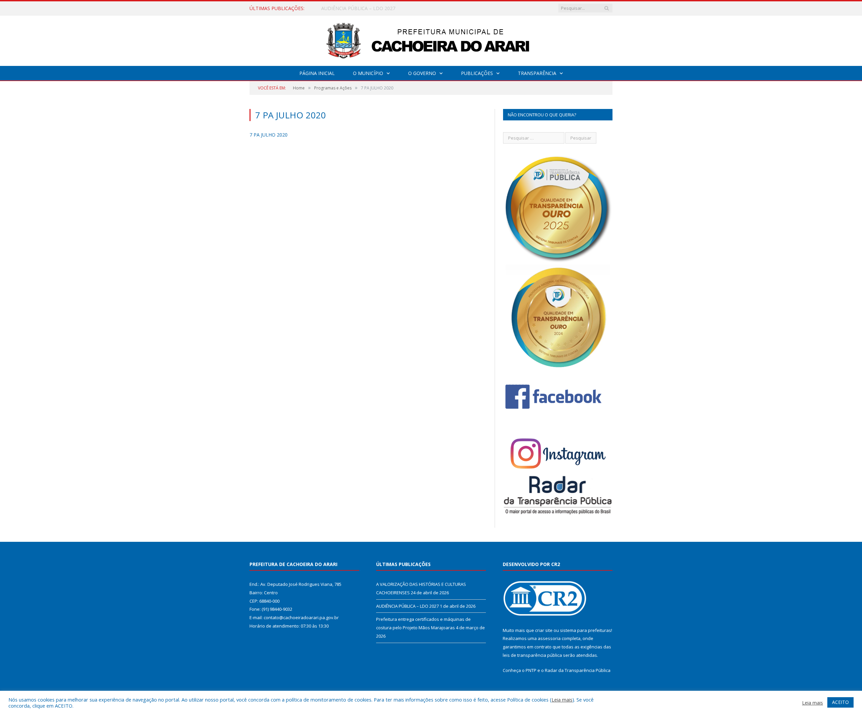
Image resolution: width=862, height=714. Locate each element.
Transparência (537, 73)
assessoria (549, 638)
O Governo (422, 73)
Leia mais (562, 699)
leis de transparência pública (532, 655)
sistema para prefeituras (585, 630)
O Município (368, 73)
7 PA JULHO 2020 (269, 134)
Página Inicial (317, 73)
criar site (544, 630)
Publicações (477, 73)
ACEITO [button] (840, 702)
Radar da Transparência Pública (577, 670)
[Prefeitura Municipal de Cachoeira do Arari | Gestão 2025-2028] (431, 39)
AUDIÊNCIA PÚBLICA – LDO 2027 (358, 8)
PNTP (531, 670)
